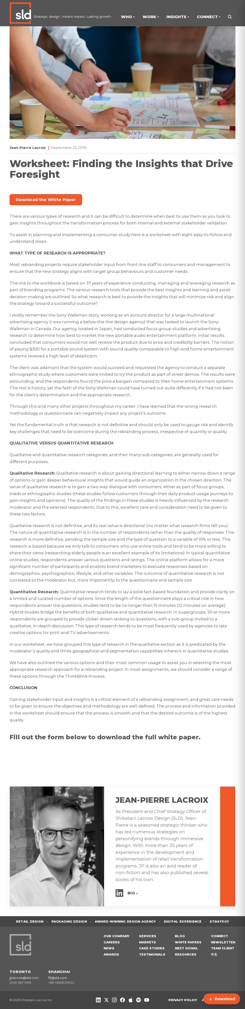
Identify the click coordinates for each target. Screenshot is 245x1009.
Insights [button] (178, 17)
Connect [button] (208, 17)
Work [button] (151, 17)
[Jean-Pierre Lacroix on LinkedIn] (119, 893)
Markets (147, 942)
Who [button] (128, 17)
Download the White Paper (46, 199)
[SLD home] (21, 13)
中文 (214, 954)
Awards (111, 954)
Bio (133, 893)
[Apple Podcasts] (130, 1000)
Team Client (222, 948)
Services (147, 936)
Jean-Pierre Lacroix (28, 148)
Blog (180, 936)
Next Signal (186, 948)
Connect (219, 936)
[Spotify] (138, 1000)
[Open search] (229, 17)
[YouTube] (146, 1000)
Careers (112, 942)
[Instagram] (114, 1000)
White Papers (188, 942)
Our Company (116, 936)
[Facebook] (122, 1000)
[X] (106, 1000)
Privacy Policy (182, 1000)
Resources (185, 954)
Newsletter (223, 942)
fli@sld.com (57, 978)
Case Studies (152, 948)
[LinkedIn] (98, 1000)
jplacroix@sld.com (24, 978)
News (109, 948)
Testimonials (152, 954)
